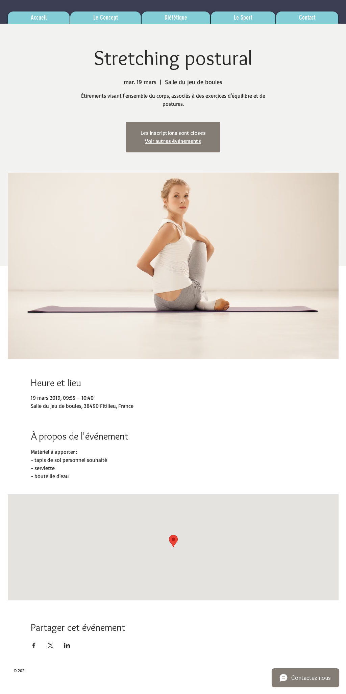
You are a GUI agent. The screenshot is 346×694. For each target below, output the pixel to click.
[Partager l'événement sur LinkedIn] (67, 645)
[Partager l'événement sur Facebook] (34, 645)
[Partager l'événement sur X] (50, 645)
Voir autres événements (173, 141)
